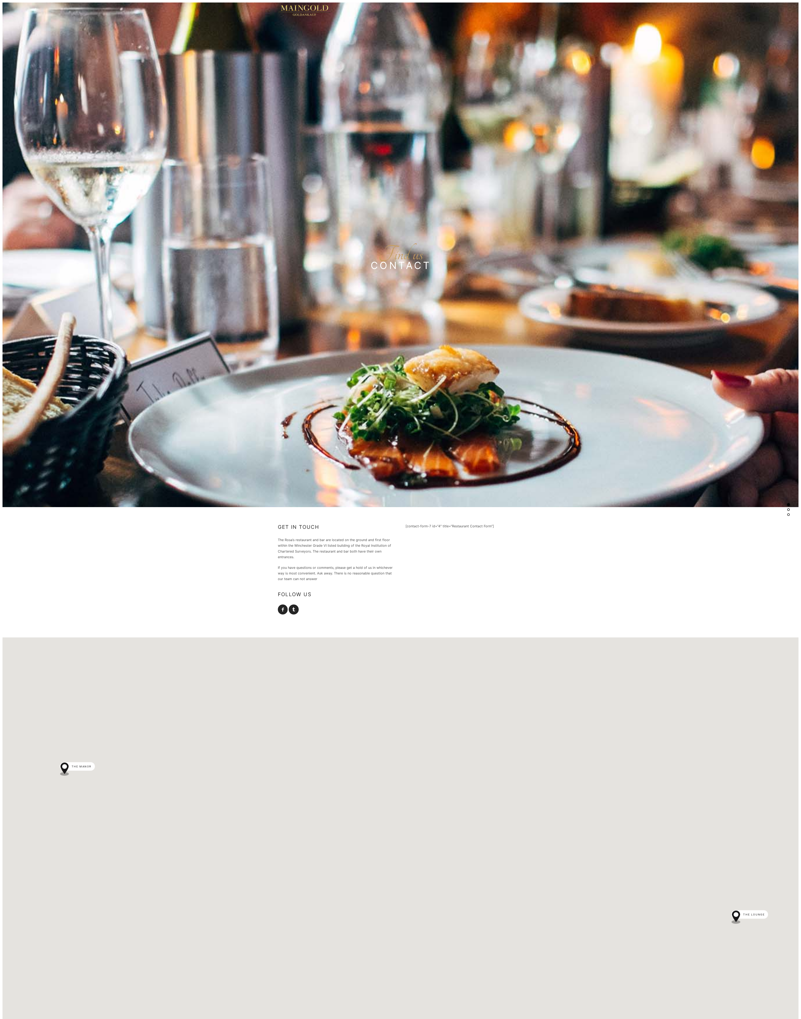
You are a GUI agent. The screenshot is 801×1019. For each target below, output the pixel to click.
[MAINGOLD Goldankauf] (400, 10)
